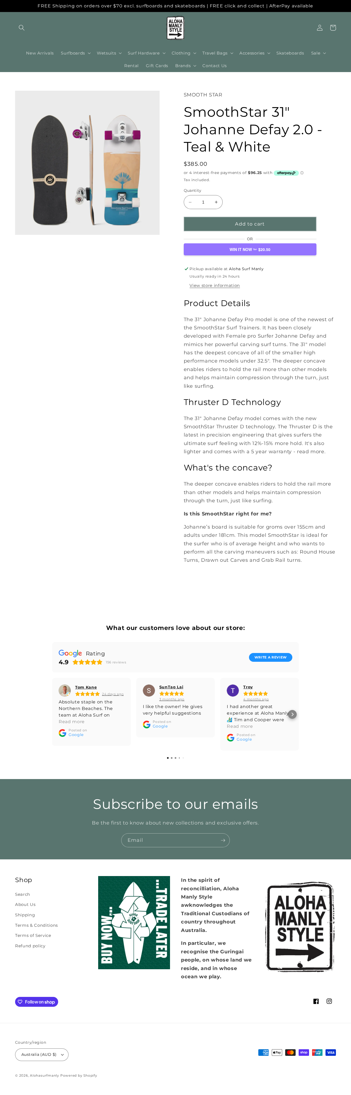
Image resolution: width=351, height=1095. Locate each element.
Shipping (25, 914)
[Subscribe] (223, 840)
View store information (214, 285)
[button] (21, 27)
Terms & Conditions (36, 925)
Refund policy (30, 945)
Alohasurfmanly (44, 1075)
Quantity (193, 190)
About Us (25, 904)
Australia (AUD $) (38, 1054)
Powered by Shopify (78, 1075)
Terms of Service (33, 935)
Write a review (270, 657)
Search (22, 894)
